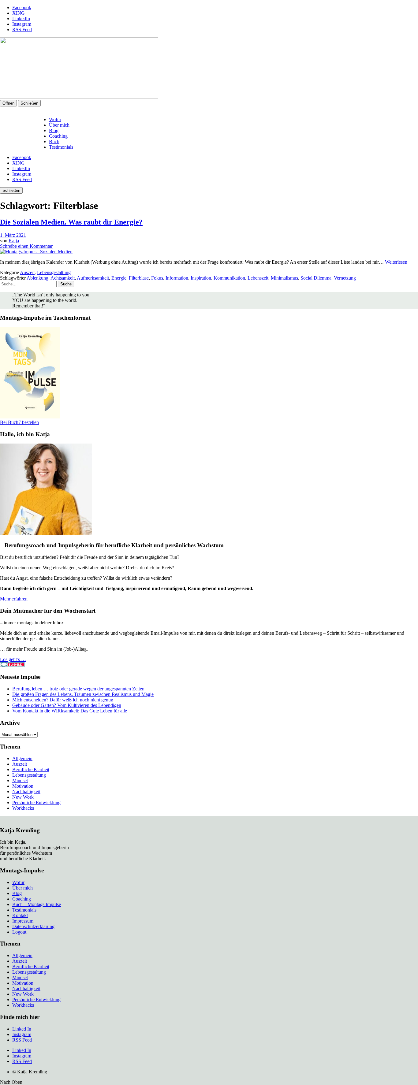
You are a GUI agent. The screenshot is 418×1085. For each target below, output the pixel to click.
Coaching (58, 136)
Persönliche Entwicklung (36, 802)
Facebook (21, 7)
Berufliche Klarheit (30, 769)
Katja (14, 240)
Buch (54, 141)
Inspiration (201, 278)
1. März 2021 (13, 235)
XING (18, 13)
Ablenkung (37, 278)
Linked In (21, 1028)
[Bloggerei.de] (12, 665)
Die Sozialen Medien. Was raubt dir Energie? (71, 222)
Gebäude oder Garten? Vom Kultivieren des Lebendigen (66, 705)
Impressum (22, 920)
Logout (19, 932)
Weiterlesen (396, 262)
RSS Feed (22, 29)
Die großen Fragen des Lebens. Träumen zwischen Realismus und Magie (83, 694)
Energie (118, 278)
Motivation (22, 786)
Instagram (21, 24)
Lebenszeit (258, 278)
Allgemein (22, 758)
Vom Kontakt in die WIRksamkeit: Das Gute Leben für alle (69, 710)
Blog (53, 130)
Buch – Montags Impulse (36, 904)
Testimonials (61, 147)
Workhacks (23, 808)
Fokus (157, 278)
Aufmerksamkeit (93, 278)
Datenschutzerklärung (33, 926)
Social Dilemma (315, 278)
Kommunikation (229, 278)
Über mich (59, 125)
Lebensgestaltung (54, 272)
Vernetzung (345, 278)
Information (177, 278)
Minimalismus (284, 278)
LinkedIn (21, 18)
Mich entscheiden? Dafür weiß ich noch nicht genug (62, 699)
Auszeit (27, 272)
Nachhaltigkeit (26, 791)
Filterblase (139, 278)
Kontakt (20, 915)
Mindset (20, 780)
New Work (23, 797)
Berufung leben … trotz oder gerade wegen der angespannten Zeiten (78, 688)
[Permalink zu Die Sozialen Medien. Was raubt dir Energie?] (36, 251)
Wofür (55, 119)
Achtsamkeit (62, 278)
